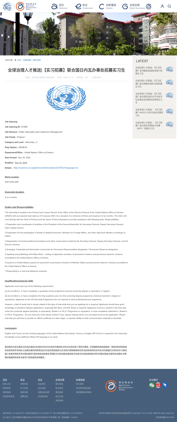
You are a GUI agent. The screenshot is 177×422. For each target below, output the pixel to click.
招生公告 (7, 383)
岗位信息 (37, 60)
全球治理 (27, 60)
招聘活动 (24, 396)
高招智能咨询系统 (83, 392)
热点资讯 (59, 388)
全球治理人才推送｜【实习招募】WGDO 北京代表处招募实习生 (149, 112)
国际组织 (59, 392)
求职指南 (59, 400)
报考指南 (7, 392)
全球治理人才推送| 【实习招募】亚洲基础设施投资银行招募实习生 (148, 70)
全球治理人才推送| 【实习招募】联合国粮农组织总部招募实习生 (148, 83)
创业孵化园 (43, 396)
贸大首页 (80, 383)
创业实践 (42, 388)
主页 (19, 60)
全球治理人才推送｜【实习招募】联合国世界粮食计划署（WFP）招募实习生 (148, 125)
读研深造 (24, 392)
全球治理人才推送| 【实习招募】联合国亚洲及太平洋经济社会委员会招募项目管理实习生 (148, 98)
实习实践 (24, 388)
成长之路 (59, 396)
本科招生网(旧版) (83, 388)
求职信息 (24, 383)
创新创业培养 (44, 392)
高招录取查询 (8, 396)
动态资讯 (42, 383)
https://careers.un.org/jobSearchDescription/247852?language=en (46, 168)
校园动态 (7, 388)
